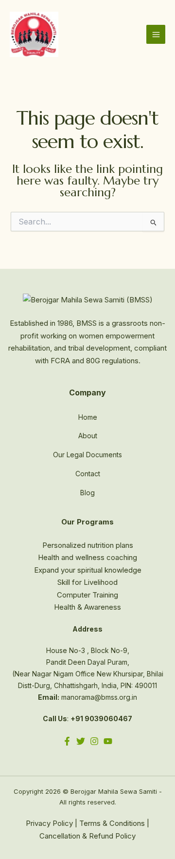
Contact (87, 473)
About (87, 435)
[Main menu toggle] (155, 34)
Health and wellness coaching (87, 557)
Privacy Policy (49, 823)
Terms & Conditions (112, 823)
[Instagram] (94, 741)
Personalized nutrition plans (87, 545)
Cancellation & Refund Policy (87, 835)
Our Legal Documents (87, 454)
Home (87, 417)
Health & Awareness (87, 607)
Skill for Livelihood (87, 582)
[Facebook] (67, 741)
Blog (87, 492)
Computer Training (87, 594)
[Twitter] (80, 741)
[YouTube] (108, 741)
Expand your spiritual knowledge (87, 570)
